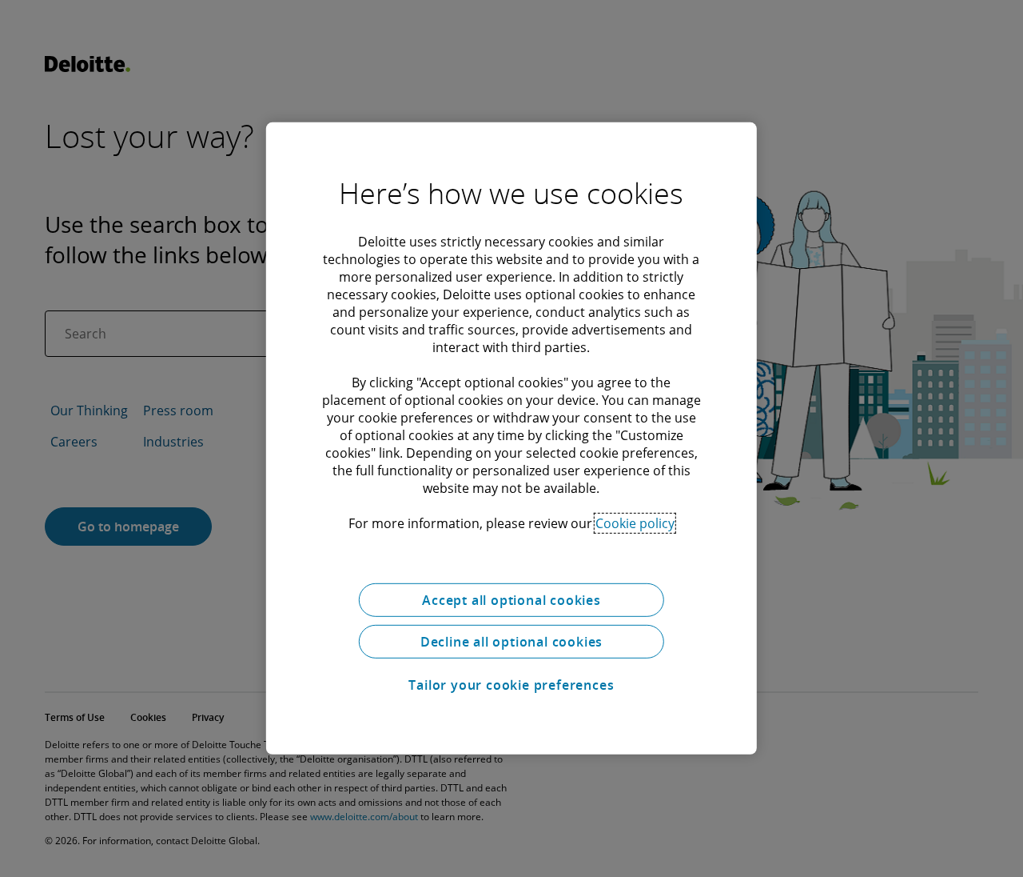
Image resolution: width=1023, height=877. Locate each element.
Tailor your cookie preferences (511, 685)
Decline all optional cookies (511, 642)
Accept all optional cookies (511, 600)
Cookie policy (635, 523)
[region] (511, 438)
